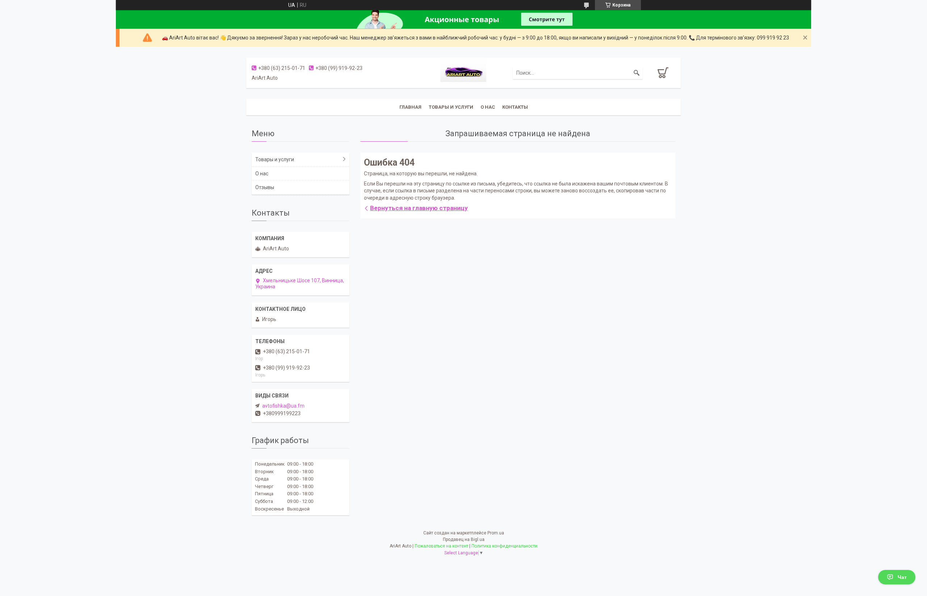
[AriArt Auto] (463, 72)
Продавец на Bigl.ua (464, 539)
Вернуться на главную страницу (419, 208)
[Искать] (636, 73)
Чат (902, 577)
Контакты (515, 107)
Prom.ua (495, 532)
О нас (488, 107)
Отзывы (264, 187)
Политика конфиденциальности (504, 546)
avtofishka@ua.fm (283, 406)
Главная (410, 107)
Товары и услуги (451, 107)
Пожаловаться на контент (441, 546)
